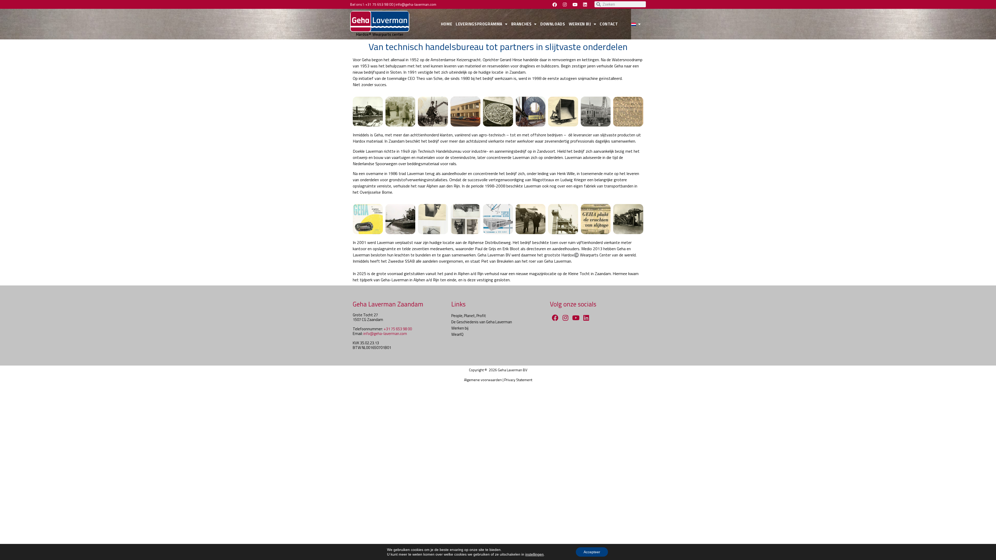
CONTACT (609, 24)
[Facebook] (554, 4)
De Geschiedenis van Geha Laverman (481, 322)
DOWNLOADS (552, 24)
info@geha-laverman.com (416, 4)
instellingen (534, 554)
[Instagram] (564, 4)
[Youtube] (574, 4)
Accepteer (592, 552)
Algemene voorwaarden (483, 379)
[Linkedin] (584, 4)
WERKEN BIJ (580, 24)
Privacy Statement (518, 379)
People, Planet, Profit (468, 316)
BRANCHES (521, 24)
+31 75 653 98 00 (379, 4)
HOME (446, 24)
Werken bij (459, 328)
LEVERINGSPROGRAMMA (479, 24)
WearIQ (457, 334)
